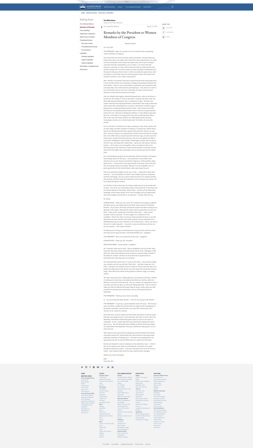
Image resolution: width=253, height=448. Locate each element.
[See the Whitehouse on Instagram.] (86, 367)
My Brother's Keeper (123, 427)
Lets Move (120, 421)
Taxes (101, 425)
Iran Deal (101, 400)
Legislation (83, 53)
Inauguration (120, 435)
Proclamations (86, 50)
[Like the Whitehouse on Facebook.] (90, 367)
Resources (157, 427)
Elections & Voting (159, 421)
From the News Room (87, 378)
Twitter (168, 27)
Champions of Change (142, 419)
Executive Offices (122, 398)
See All (101, 385)
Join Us (138, 389)
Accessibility (115, 444)
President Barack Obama (124, 377)
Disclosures (84, 69)
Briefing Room (109, 7)
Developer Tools (140, 385)
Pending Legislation (87, 56)
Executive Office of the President (124, 390)
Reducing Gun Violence (106, 416)
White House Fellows (142, 398)
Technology (102, 427)
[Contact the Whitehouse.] (107, 367)
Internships (139, 396)
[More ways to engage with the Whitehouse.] (102, 367)
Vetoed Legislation (87, 63)
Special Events (121, 431)
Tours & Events (140, 391)
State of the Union (122, 433)
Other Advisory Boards (123, 396)
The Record (102, 377)
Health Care (102, 398)
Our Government (159, 408)
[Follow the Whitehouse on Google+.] (94, 367)
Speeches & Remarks (105, 13)
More (100, 404)
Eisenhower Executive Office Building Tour (160, 380)
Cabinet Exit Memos (105, 379)
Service (101, 419)
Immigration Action (104, 402)
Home (83, 13)
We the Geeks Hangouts (143, 381)
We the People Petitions (142, 414)
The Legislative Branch (160, 412)
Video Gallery (85, 386)
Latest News (84, 380)
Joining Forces (121, 423)
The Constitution (158, 416)
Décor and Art (157, 385)
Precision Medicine (122, 429)
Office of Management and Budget (123, 401)
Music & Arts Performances (85, 390)
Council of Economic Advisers (123, 409)
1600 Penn (147, 7)
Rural (100, 418)
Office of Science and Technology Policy (123, 405)
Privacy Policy (139, 444)
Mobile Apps (139, 383)
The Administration (133, 7)
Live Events (84, 387)
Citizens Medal (140, 418)
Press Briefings (85, 30)
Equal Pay (102, 412)
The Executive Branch (160, 410)
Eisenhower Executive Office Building (160, 401)
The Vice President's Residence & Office (160, 397)
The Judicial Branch (159, 414)
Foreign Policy (103, 396)
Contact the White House (143, 416)
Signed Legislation (87, 60)
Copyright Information (127, 444)
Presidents (157, 393)
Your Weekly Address (87, 24)
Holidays (156, 387)
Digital (138, 375)
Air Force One (158, 406)
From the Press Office (87, 393)
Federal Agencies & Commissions (159, 419)
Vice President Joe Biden (124, 379)
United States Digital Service (141, 405)
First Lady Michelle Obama (122, 382)
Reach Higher (121, 425)
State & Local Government (157, 424)
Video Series (157, 383)
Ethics (101, 410)
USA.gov (147, 444)
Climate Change (103, 391)
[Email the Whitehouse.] (113, 367)
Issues (120, 7)
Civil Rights (102, 389)
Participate (140, 373)
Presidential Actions (86, 40)
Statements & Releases (87, 33)
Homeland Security (104, 414)
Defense (101, 406)
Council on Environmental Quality (124, 413)
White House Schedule (87, 37)
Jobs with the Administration (140, 393)
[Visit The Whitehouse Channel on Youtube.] (98, 367)
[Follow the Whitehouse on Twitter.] (82, 367)
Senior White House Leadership (123, 393)
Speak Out (139, 412)
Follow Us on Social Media (141, 378)
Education (102, 394)
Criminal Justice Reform (106, 381)
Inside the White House (161, 375)
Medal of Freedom (122, 437)
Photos (83, 384)
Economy (102, 393)
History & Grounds (159, 391)
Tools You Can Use (141, 387)
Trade (101, 429)
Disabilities (102, 408)
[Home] (90, 9)
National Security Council (124, 416)
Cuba (100, 383)
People (119, 375)
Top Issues (102, 387)
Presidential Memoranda (89, 47)
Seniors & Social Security (106, 423)
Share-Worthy (85, 382)
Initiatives (120, 419)
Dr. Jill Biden (121, 385)
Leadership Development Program (143, 409)
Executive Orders (87, 43)
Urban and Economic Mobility (105, 432)
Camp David (157, 404)
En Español (106, 444)
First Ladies (157, 394)
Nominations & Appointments (89, 66)
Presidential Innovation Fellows (142, 401)
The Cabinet (120, 387)
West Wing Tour (158, 377)
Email (168, 36)
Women (101, 437)
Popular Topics (104, 375)
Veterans (101, 435)
